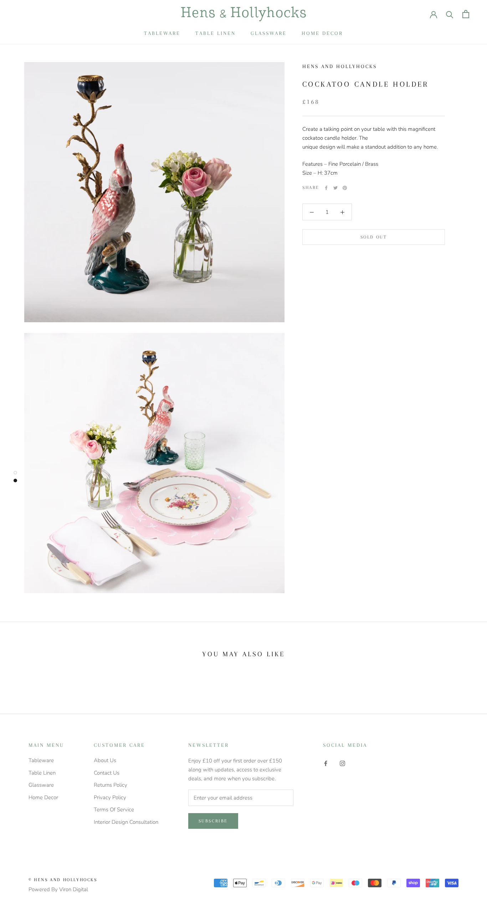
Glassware (269, 33)
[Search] (449, 14)
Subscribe (213, 820)
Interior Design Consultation (126, 822)
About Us (105, 760)
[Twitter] (335, 188)
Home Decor (322, 33)
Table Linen (215, 33)
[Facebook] (326, 188)
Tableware (162, 33)
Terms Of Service (114, 809)
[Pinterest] (345, 188)
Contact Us (106, 772)
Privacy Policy (110, 797)
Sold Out (373, 237)
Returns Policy (110, 785)
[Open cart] (465, 14)
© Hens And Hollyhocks (63, 879)
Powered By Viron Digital (58, 889)
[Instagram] (342, 763)
